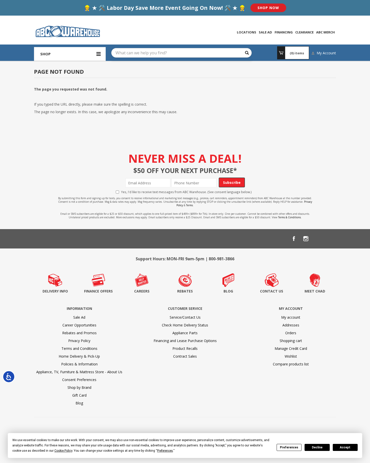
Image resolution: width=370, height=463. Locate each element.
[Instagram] (306, 239)
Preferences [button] (165, 450)
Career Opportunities (79, 325)
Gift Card (79, 395)
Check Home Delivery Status (185, 325)
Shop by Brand (79, 387)
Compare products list (291, 364)
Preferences (289, 447)
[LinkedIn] (318, 239)
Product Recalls (185, 348)
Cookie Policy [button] (63, 450)
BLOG (228, 291)
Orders (290, 332)
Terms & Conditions (289, 217)
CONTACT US (271, 291)
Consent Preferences (79, 379)
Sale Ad (79, 317)
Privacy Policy (79, 340)
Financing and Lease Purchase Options (185, 340)
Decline (317, 447)
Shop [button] (45, 53)
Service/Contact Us (185, 317)
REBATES (185, 291)
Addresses (290, 325)
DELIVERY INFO (55, 291)
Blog (79, 403)
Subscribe (232, 182)
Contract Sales (185, 356)
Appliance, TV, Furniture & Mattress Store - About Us (79, 371)
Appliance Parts (185, 332)
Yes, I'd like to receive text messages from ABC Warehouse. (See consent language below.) (186, 192)
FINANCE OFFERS (98, 291)
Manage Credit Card (291, 348)
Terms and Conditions (79, 348)
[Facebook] (294, 239)
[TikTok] (330, 239)
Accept (345, 447)
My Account (326, 53)
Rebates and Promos (79, 332)
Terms (189, 205)
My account (290, 317)
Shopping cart (291, 340)
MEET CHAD (315, 291)
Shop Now (268, 7)
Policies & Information (79, 364)
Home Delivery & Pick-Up (79, 356)
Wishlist (291, 356)
